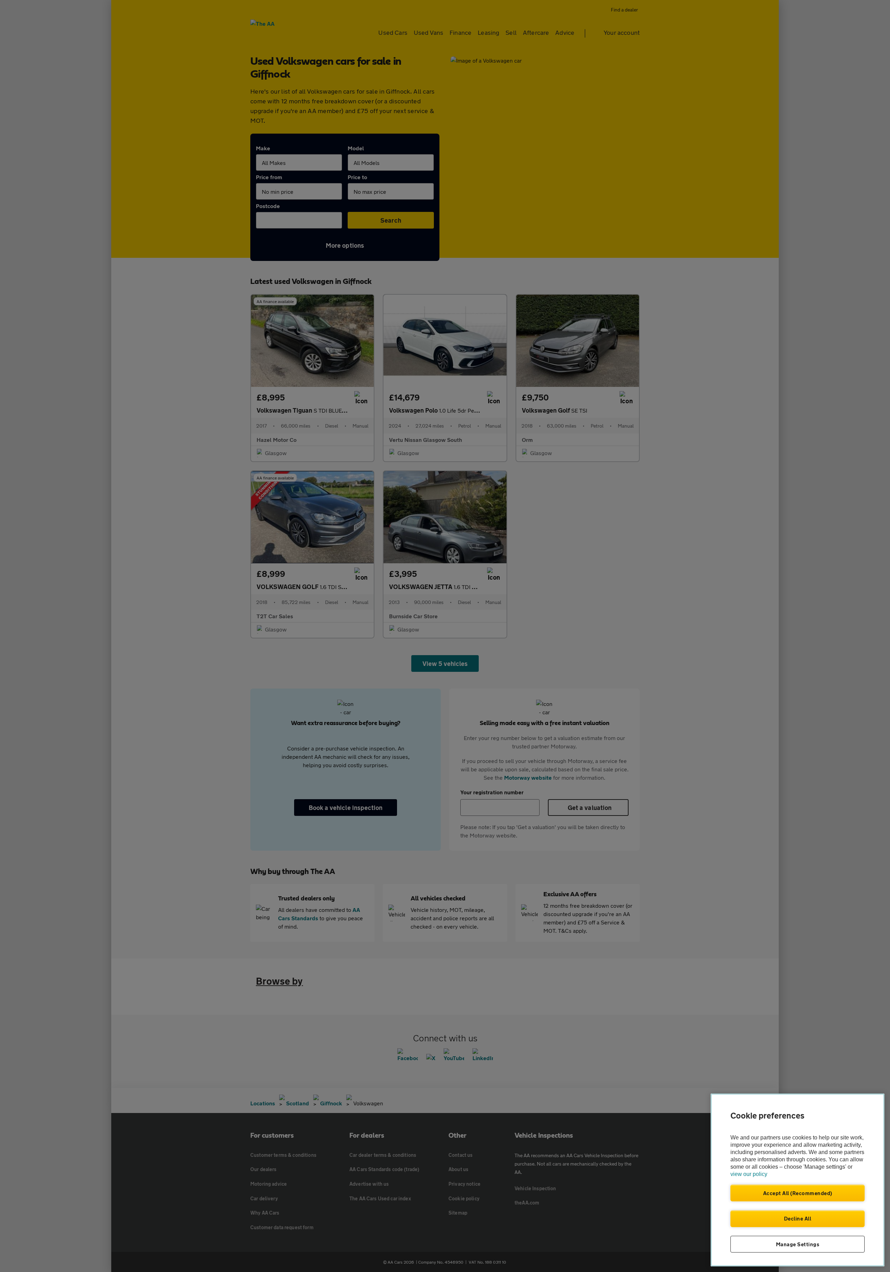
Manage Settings (797, 1244)
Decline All (797, 1218)
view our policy (748, 1174)
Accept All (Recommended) (797, 1193)
